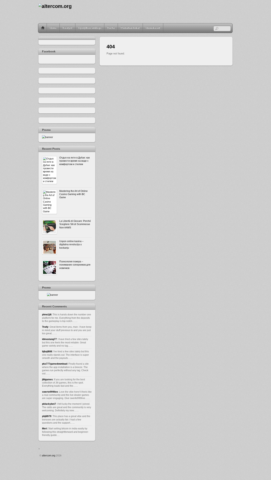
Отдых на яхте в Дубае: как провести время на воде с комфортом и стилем (74, 160)
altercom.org (48, 455)
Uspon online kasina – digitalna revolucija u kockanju (71, 244)
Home (42, 28)
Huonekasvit (153, 27)
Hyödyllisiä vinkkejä (89, 27)
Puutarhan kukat (130, 27)
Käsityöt (67, 27)
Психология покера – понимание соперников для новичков (74, 264)
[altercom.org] (55, 6)
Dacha (111, 27)
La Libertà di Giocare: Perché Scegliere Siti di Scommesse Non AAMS (75, 224)
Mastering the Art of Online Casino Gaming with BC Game (73, 194)
